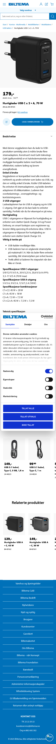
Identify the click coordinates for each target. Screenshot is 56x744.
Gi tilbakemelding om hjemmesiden (28, 698)
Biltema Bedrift (28, 597)
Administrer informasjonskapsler (28, 683)
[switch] (49, 379)
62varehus (23, 112)
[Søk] (52, 16)
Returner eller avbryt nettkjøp (28, 705)
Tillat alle (28, 408)
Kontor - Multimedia (17, 24)
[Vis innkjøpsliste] (46, 4)
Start (5, 24)
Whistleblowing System (28, 691)
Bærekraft (28, 669)
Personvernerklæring (28, 676)
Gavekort (28, 633)
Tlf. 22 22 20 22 (28, 721)
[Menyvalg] (4, 4)
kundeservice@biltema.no (28, 726)
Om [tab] (46, 324)
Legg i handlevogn (31, 122)
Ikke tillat (28, 425)
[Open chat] (49, 737)
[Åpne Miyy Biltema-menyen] (41, 4)
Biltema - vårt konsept (28, 655)
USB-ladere (7, 28)
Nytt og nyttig (28, 612)
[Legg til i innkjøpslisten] (6, 122)
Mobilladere (46, 24)
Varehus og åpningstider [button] (28, 583)
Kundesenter (28, 626)
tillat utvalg (28, 416)
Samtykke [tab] (10, 324)
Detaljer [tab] (28, 324)
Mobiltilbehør (33, 24)
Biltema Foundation (28, 662)
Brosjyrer (28, 619)
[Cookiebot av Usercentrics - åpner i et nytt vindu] (41, 317)
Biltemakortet (28, 640)
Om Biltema (28, 648)
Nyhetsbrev (28, 605)
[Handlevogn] (52, 4)
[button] (28, 10)
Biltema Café (28, 590)
